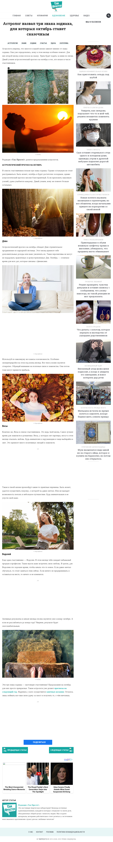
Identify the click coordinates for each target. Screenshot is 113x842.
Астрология (13, 43)
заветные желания (55, 691)
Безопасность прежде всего (93, 408)
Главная (16, 15)
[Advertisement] (38, 332)
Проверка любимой (93, 282)
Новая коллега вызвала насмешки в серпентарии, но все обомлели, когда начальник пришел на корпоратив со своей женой (93, 203)
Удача (53, 43)
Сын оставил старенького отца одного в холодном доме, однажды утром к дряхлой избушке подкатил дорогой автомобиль (93, 158)
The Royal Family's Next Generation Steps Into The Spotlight (38, 789)
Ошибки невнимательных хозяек (93, 72)
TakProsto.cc (44, 839)
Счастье (43, 43)
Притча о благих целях (93, 108)
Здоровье (74, 15)
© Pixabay (38, 154)
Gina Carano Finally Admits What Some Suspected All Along (61, 789)
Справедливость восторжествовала (93, 195)
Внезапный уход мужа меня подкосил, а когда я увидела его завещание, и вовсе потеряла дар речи (93, 373)
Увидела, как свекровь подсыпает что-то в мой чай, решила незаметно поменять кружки (93, 115)
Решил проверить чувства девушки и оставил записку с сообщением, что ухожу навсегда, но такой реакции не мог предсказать (93, 290)
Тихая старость (93, 150)
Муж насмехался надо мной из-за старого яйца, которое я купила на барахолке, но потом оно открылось (93, 454)
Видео (87, 15)
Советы (28, 15)
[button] (9, 68)
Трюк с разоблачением (93, 240)
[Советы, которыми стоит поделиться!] (56, 5)
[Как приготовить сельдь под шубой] (93, 57)
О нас (30, 832)
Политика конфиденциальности (71, 832)
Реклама (50, 832)
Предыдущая (16, 750)
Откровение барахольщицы (93, 447)
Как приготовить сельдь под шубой (93, 76)
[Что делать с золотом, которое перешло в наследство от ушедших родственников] (93, 312)
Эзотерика (64, 43)
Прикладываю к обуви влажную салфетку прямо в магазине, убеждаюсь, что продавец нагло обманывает (93, 247)
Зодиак (33, 43)
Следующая (59, 750)
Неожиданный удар (93, 366)
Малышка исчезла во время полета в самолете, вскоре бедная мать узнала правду (93, 413)
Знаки (24, 43)
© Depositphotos (37, 238)
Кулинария (42, 15)
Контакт (39, 832)
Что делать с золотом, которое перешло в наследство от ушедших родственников (93, 332)
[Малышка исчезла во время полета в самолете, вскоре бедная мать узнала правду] (93, 394)
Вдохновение (58, 15)
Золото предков (93, 327)
